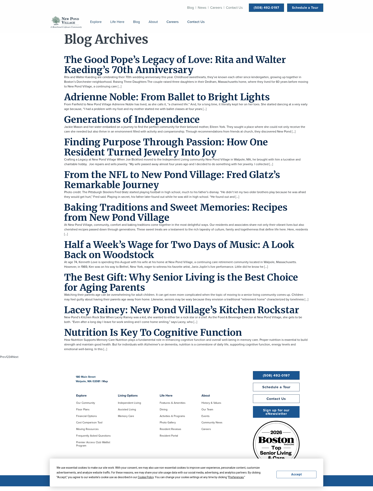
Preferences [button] (236, 477)
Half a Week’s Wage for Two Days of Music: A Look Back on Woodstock (179, 250)
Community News (211, 423)
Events (205, 416)
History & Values (211, 403)
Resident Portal (169, 436)
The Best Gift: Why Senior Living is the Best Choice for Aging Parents (181, 282)
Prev (3, 357)
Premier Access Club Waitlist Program (93, 444)
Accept (296, 474)
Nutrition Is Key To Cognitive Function (153, 332)
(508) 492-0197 (266, 7)
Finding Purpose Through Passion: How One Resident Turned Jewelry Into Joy (166, 147)
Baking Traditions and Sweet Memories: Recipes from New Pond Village (176, 212)
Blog (190, 7)
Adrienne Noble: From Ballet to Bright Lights (167, 97)
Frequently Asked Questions (93, 436)
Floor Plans (83, 410)
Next (15, 357)
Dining (163, 410)
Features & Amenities (173, 403)
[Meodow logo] (66, 22)
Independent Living (129, 403)
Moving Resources (87, 429)
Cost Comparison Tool (89, 423)
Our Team (207, 410)
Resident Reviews (170, 429)
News (202, 7)
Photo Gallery (168, 423)
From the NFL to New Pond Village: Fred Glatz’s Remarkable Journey (172, 180)
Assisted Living (127, 410)
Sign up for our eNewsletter (276, 412)
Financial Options (86, 416)
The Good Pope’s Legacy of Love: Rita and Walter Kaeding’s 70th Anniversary (175, 65)
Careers (216, 7)
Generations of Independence (132, 119)
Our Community (85, 403)
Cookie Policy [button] (146, 477)
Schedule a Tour (305, 7)
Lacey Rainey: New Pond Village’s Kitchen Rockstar (181, 310)
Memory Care (126, 416)
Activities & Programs (172, 416)
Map (105, 381)
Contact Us (234, 7)
